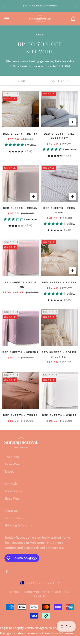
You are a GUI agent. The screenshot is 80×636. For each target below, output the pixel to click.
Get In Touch (13, 518)
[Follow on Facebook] (6, 571)
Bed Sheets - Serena (20, 352)
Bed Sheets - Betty (20, 134)
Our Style (11, 483)
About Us (11, 510)
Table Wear (12, 464)
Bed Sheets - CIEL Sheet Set (59, 136)
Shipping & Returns (18, 525)
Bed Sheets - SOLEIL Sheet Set (59, 354)
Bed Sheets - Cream (20, 208)
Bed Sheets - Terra (20, 415)
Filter (20, 80)
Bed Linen (11, 457)
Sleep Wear (12, 498)
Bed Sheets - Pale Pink (21, 284)
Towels (9, 471)
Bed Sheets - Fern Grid (59, 210)
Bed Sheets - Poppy (59, 282)
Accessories (13, 491)
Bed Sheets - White (59, 415)
